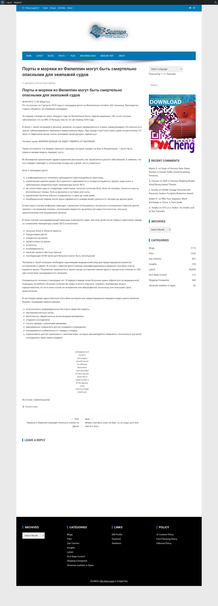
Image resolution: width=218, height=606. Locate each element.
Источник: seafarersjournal (36, 399)
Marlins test (107, 56)
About (69, 8)
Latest (39, 56)
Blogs (51, 56)
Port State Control (158, 275)
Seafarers (116, 543)
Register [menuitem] (18, 2)
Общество (44, 101)
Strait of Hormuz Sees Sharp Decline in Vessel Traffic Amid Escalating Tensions (169, 172)
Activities (62, 8)
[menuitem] (2, 2)
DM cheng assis (107, 581)
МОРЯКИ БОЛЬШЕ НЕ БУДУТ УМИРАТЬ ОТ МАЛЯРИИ (67, 141)
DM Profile (117, 534)
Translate (171, 74)
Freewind (116, 539)
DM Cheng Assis (88, 56)
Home (28, 56)
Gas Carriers (155, 258)
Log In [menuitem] (9, 2)
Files (72, 56)
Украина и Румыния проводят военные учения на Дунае (53, 423)
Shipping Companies (159, 280)
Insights (153, 264)
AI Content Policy (165, 534)
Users (45, 8)
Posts (62, 56)
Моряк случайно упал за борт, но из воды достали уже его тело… (112, 423)
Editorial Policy (163, 543)
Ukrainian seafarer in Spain (162, 285)
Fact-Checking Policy (166, 539)
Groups (53, 8)
